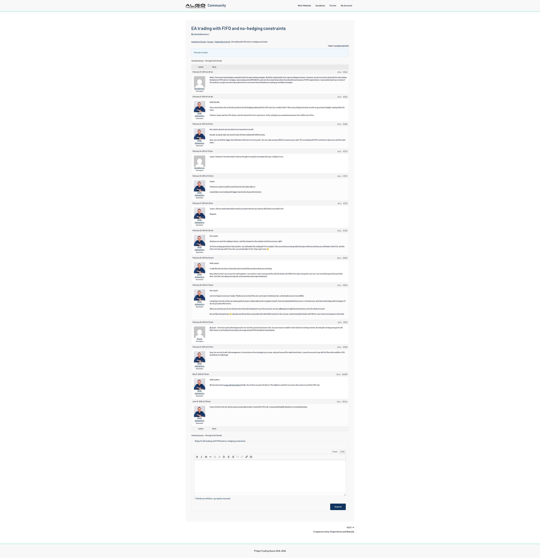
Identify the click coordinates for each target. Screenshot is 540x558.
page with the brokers (233, 385)
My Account (346, 5)
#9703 (345, 151)
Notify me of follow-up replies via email (213, 499)
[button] (197, 457)
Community (217, 5)
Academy (320, 5)
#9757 (345, 176)
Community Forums (198, 42)
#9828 (345, 347)
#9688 (345, 124)
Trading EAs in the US (222, 42)
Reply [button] (340, 72)
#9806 (345, 285)
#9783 (345, 230)
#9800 (345, 258)
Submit (338, 507)
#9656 (345, 97)
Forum (332, 5)
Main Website (304, 5)
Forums (210, 42)
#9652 (345, 72)
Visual (334, 452)
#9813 (345, 322)
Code (342, 452)
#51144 (344, 401)
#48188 (344, 374)
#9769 (345, 203)
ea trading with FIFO (341, 46)
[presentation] (197, 456)
